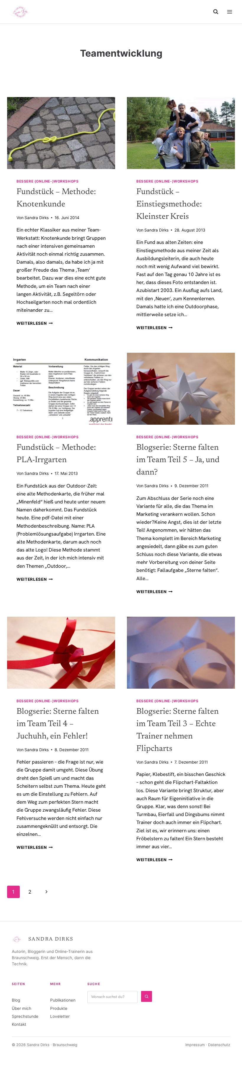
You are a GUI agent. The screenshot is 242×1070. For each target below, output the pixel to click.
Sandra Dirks (36, 217)
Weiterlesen (35, 323)
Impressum (195, 1045)
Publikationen (63, 1000)
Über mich (21, 1008)
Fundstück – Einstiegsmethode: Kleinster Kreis (169, 204)
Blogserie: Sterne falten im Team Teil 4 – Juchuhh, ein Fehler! (58, 724)
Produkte (58, 1008)
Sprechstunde (25, 1016)
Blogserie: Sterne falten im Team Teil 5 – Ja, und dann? (178, 460)
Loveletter (60, 1016)
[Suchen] (146, 996)
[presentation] (61, 133)
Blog (16, 1000)
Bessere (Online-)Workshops (48, 181)
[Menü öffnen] (229, 11)
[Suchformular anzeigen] (215, 11)
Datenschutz (219, 1045)
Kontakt (19, 1024)
